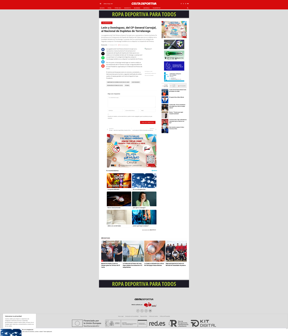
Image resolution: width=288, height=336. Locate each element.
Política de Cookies (153, 316)
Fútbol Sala (118, 8)
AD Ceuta (102, 8)
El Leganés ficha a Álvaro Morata (176, 97)
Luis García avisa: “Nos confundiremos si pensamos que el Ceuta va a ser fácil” (178, 121)
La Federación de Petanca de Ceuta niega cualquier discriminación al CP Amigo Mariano (132, 265)
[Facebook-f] (181, 3)
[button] (100, 3)
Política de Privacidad (165, 316)
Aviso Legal (120, 316)
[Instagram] (185, 3)
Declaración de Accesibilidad (131, 316)
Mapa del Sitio (143, 316)
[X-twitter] (183, 3)
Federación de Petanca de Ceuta (115, 85)
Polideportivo (156, 8)
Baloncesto (127, 8)
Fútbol (109, 8)
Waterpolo (146, 8)
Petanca (127, 85)
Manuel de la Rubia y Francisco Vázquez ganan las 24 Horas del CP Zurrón (110, 265)
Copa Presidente (136, 82)
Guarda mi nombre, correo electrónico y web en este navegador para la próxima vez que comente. (130, 117)
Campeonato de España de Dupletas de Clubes (118, 82)
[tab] (165, 86)
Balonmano (137, 8)
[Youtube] (188, 3)
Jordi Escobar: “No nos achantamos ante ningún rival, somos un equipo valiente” (177, 106)
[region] (19, 323)
